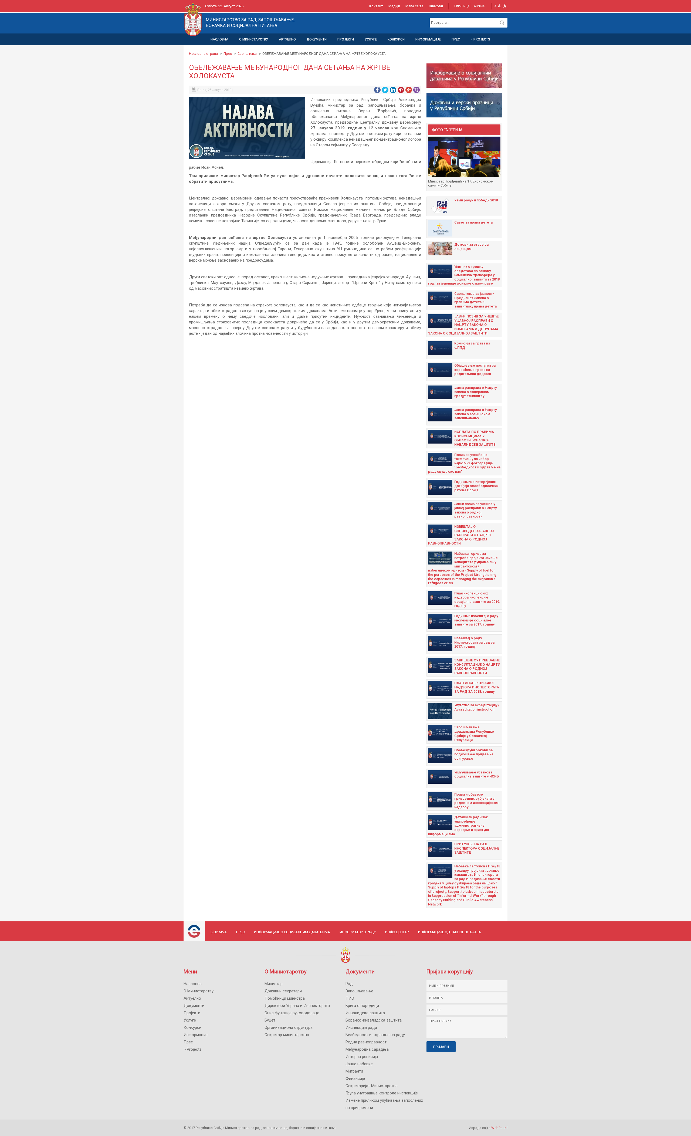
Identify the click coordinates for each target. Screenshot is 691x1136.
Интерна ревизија (362, 1056)
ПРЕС (240, 932)
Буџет (270, 1020)
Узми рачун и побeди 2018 (476, 200)
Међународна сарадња (367, 1049)
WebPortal (499, 1128)
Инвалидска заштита (365, 1012)
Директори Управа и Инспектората (297, 1005)
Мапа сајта (414, 6)
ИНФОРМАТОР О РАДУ (358, 932)
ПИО (350, 998)
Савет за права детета (473, 222)
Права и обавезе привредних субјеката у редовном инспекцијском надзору (476, 800)
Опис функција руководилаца (292, 1012)
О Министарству (253, 39)
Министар (274, 983)
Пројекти (345, 39)
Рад (349, 983)
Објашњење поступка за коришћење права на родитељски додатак (475, 369)
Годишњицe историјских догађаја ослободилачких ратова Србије (476, 486)
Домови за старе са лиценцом (471, 246)
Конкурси (396, 39)
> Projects (480, 39)
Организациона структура (289, 1027)
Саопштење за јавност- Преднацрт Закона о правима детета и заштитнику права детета (475, 300)
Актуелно (287, 39)
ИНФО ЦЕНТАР (397, 932)
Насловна (219, 39)
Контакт (376, 6)
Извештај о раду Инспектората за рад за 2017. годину (474, 642)
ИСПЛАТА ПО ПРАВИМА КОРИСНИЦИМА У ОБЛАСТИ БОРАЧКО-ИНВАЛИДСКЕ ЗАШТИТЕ (474, 438)
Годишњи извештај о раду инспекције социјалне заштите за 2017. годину (476, 620)
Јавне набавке (359, 1063)
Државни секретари (283, 991)
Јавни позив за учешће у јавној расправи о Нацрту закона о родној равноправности (475, 510)
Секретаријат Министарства (372, 1085)
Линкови (436, 6)
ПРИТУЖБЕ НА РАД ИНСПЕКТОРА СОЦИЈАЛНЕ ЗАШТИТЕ (476, 848)
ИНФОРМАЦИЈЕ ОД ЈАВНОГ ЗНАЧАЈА (449, 932)
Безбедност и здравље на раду (375, 1034)
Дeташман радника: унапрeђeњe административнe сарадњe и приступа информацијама (458, 825)
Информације (428, 39)
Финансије (355, 1078)
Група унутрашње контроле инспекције (382, 1093)
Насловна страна (203, 54)
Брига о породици (362, 1005)
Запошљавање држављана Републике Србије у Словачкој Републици (474, 733)
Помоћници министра (285, 998)
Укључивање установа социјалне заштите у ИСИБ (476, 774)
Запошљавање (359, 991)
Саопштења (247, 54)
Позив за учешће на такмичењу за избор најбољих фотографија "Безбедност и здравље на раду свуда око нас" (464, 463)
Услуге (371, 39)
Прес (456, 39)
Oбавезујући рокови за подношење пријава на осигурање (473, 754)
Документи (317, 39)
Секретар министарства (287, 1034)
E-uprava (219, 932)
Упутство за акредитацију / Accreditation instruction (476, 707)
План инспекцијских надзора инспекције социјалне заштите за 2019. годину (477, 599)
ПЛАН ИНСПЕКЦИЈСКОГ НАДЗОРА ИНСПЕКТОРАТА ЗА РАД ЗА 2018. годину (476, 687)
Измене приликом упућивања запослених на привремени (384, 1104)
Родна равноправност (366, 1042)
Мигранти (354, 1071)
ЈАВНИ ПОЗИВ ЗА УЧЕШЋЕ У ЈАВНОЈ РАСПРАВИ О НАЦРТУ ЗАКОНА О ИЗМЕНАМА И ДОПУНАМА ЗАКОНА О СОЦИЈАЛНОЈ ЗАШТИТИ (463, 324)
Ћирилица (461, 6)
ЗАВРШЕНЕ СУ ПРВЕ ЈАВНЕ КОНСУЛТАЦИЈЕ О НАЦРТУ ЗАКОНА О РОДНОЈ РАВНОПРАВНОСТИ (477, 666)
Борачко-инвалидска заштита (374, 1020)
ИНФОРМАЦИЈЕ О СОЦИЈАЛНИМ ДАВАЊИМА (292, 932)
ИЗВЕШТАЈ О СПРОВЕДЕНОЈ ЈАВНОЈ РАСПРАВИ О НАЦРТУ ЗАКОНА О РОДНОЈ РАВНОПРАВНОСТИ (461, 535)
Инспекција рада (361, 1027)
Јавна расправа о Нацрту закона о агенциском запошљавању (475, 414)
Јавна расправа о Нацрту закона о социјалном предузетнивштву (475, 392)
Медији (394, 6)
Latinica (478, 6)
